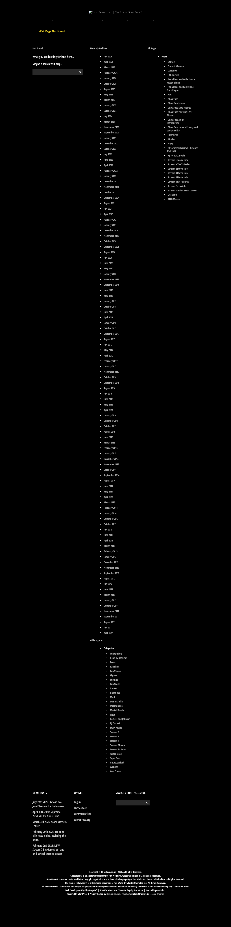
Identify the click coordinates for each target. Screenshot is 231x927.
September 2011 (111, 616)
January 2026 (110, 78)
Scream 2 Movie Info (178, 168)
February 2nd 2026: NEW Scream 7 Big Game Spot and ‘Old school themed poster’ (48, 850)
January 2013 (110, 556)
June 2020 (108, 263)
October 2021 (110, 192)
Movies (171, 139)
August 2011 (109, 622)
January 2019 (110, 301)
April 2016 (108, 410)
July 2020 (108, 257)
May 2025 (108, 94)
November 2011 (111, 611)
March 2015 (109, 442)
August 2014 (109, 480)
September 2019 (111, 284)
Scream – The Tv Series (179, 164)
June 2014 (108, 486)
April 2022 (108, 165)
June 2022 (108, 159)
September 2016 (111, 382)
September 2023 (111, 132)
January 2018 (110, 322)
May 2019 (108, 295)
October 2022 (110, 149)
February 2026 (110, 72)
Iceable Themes (157, 893)
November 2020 (111, 236)
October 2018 (110, 306)
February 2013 (110, 551)
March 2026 (109, 67)
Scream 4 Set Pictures (178, 181)
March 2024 (109, 121)
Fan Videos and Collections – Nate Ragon (181, 88)
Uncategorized (117, 762)
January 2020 (110, 274)
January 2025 (110, 105)
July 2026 (108, 56)
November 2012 (111, 567)
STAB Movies (174, 199)
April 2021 (108, 214)
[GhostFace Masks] (77, 18)
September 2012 (111, 573)
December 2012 (111, 562)
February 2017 (110, 361)
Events (113, 662)
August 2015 (109, 431)
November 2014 (111, 464)
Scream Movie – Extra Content (182, 190)
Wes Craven (115, 771)
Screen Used (116, 754)
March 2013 (109, 546)
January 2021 (110, 225)
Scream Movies (117, 745)
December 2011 (111, 605)
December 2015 (111, 420)
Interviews (173, 134)
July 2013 (108, 529)
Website (114, 767)
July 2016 (108, 393)
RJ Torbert (115, 723)
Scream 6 (114, 736)
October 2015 (110, 426)
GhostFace (115, 693)
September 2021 (111, 198)
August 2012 (109, 578)
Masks (113, 697)
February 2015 (110, 448)
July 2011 (108, 627)
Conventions (116, 653)
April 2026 (108, 62)
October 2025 (110, 83)
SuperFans (115, 758)
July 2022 (108, 154)
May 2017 (108, 350)
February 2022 (110, 170)
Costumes (172, 70)
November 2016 (111, 371)
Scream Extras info (177, 186)
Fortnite (114, 679)
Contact (171, 62)
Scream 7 (114, 740)
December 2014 (111, 459)
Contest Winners (176, 66)
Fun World (115, 684)
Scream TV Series (118, 749)
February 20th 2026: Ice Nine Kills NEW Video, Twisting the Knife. (49, 836)
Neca (112, 714)
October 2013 (110, 524)
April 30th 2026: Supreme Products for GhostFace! (46, 814)
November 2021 (111, 187)
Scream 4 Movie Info (178, 177)
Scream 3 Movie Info (178, 173)
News (170, 143)
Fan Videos (115, 671)
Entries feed (80, 808)
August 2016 (109, 388)
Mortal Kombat (117, 710)
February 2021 (110, 219)
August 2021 (109, 203)
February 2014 (110, 507)
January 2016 (110, 415)
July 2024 (108, 116)
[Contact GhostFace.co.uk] (178, 18)
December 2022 (111, 143)
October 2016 (110, 377)
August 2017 (109, 339)
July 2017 (108, 344)
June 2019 (108, 290)
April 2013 (108, 540)
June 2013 (108, 535)
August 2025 (109, 89)
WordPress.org (82, 820)
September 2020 (111, 246)
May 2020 (108, 268)
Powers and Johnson (120, 719)
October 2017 (110, 328)
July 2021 (108, 208)
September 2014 (111, 475)
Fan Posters (173, 75)
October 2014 (110, 469)
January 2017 (110, 366)
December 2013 (111, 518)
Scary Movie (116, 727)
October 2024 (110, 111)
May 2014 (108, 491)
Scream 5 (114, 732)
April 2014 (108, 497)
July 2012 (108, 584)
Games (113, 688)
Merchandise (116, 705)
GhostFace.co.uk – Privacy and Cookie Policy (182, 129)
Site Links (172, 194)
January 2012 (110, 600)
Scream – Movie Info (178, 160)
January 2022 (110, 176)
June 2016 (108, 399)
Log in (77, 802)
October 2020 (110, 241)
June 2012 (108, 589)
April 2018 (108, 317)
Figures (113, 675)
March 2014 (109, 502)
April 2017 (108, 355)
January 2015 (110, 453)
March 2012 (109, 595)
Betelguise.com (113, 893)
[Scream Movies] (128, 18)
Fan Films (114, 666)
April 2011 (108, 633)
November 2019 (111, 279)
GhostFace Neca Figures (179, 107)
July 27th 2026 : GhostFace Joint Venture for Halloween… (49, 804)
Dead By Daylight (118, 658)
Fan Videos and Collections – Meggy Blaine (181, 81)
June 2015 (108, 437)
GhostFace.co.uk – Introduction (176, 121)
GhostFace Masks (176, 103)
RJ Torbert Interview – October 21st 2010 (182, 149)
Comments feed (82, 814)
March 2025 (109, 100)
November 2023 (111, 127)
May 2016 (108, 404)
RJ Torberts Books (176, 155)
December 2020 (111, 230)
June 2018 (108, 312)
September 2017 (111, 333)
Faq (169, 94)
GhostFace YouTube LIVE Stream (179, 113)
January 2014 (110, 513)
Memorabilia (116, 701)
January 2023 (110, 138)
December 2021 (111, 181)
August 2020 (109, 252)
